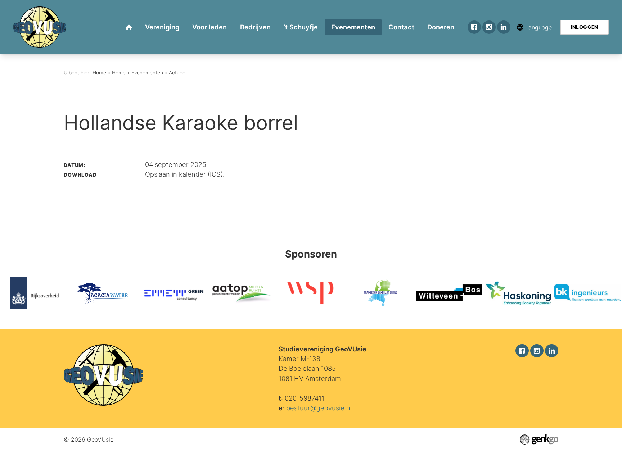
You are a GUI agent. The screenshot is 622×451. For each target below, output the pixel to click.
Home (99, 73)
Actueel (177, 73)
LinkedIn (503, 27)
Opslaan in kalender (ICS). (185, 174)
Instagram (489, 27)
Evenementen (147, 73)
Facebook (474, 27)
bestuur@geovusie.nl (319, 408)
